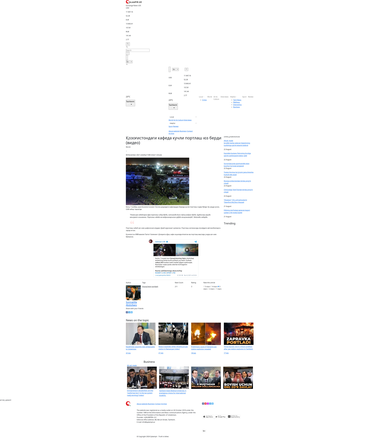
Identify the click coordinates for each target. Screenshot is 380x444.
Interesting (237, 105)
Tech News (237, 100)
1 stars (218, 289)
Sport (171, 126)
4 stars (214, 286)
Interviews (188, 120)
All (228, 141)
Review (175, 126)
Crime (204, 100)
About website (174, 131)
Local (172, 117)
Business (183, 131)
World (171, 120)
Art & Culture (178, 120)
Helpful (172, 123)
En (128, 62)
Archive (171, 133)
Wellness (236, 102)
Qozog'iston (146, 286)
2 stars (211, 289)
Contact (190, 131)
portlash (155, 286)
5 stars (207, 286)
